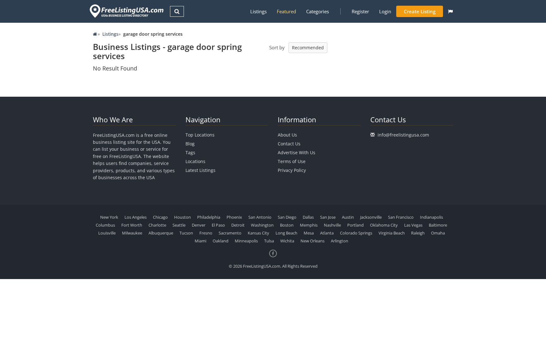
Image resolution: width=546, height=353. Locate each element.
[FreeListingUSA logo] (126, 11)
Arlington (339, 241)
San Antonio (259, 217)
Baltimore (438, 225)
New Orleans (312, 241)
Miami (200, 241)
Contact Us (289, 144)
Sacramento (230, 233)
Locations (195, 161)
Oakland (220, 241)
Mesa (309, 233)
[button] (450, 11)
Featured (286, 11)
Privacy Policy (292, 170)
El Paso (218, 225)
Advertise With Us (296, 152)
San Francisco (401, 217)
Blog (190, 144)
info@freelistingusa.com (403, 135)
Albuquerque (161, 233)
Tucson (186, 233)
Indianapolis (431, 217)
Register (360, 11)
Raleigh (418, 233)
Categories (317, 11)
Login (385, 11)
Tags (190, 152)
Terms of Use (292, 161)
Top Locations (200, 135)
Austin (348, 217)
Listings (258, 11)
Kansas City (258, 233)
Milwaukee (132, 233)
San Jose (328, 217)
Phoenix (234, 217)
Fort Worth (131, 225)
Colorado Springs (356, 233)
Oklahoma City (384, 225)
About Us (287, 135)
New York (109, 217)
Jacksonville (371, 217)
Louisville (107, 233)
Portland (355, 225)
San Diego (287, 217)
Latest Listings (200, 170)
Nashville (332, 225)
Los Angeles (135, 217)
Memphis (309, 225)
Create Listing (419, 11)
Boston (287, 225)
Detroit (238, 225)
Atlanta (327, 233)
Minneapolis (246, 241)
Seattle (179, 225)
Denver (198, 225)
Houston (182, 217)
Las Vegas (413, 225)
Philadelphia (208, 217)
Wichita (287, 241)
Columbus (105, 225)
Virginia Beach (392, 233)
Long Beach (286, 233)
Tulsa (269, 241)
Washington (262, 225)
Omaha (438, 233)
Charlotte (157, 225)
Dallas (308, 217)
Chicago (160, 217)
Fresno (205, 233)
